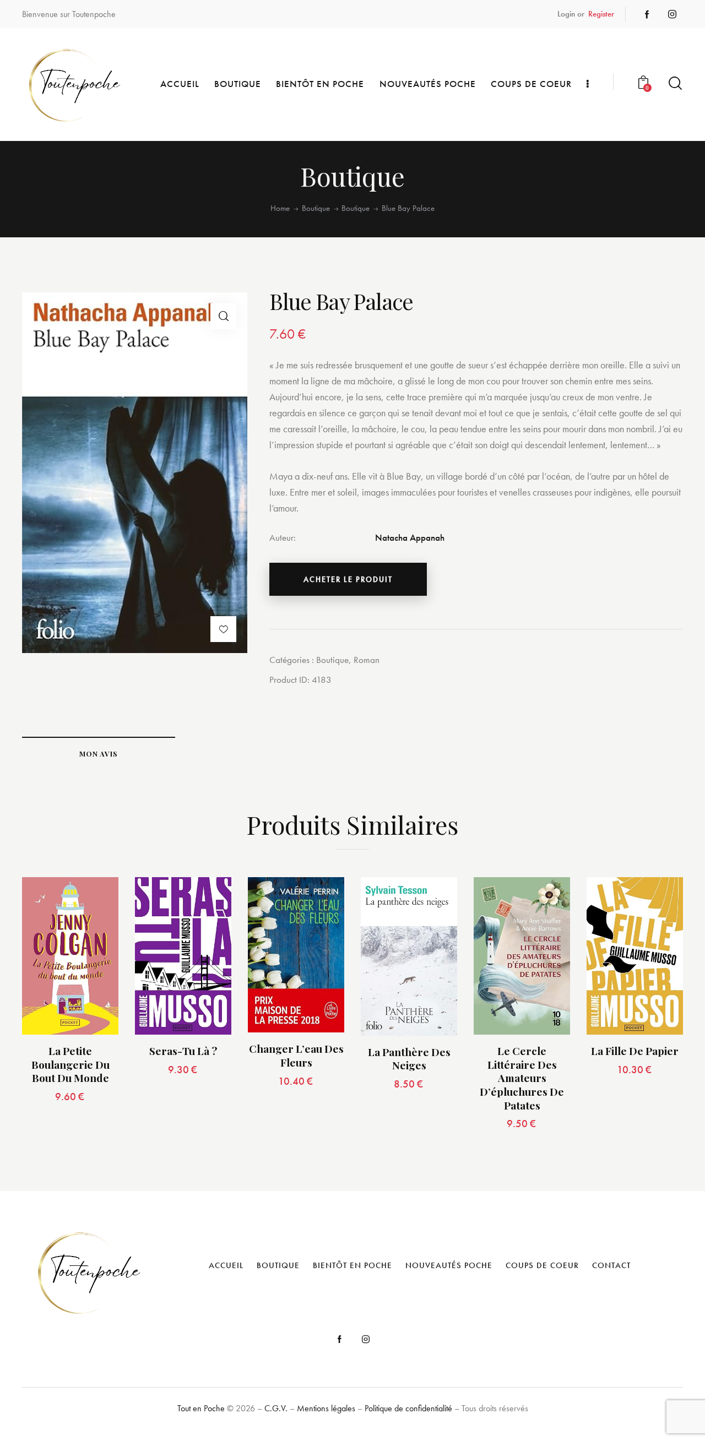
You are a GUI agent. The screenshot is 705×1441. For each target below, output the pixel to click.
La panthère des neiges (409, 1058)
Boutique (316, 208)
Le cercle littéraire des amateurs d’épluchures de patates (522, 1078)
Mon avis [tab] (98, 753)
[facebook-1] (647, 14)
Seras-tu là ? (183, 1051)
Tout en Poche (201, 1408)
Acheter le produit (348, 579)
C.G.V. (276, 1408)
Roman (366, 660)
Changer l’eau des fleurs (296, 1055)
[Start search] (675, 83)
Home (280, 208)
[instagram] (672, 14)
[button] (223, 316)
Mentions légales (326, 1408)
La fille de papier (635, 1051)
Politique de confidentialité (408, 1408)
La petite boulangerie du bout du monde (70, 1064)
